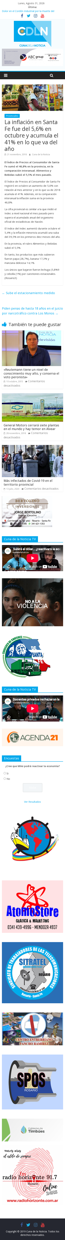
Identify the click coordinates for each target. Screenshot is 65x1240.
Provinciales (12, 115)
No (8, 778)
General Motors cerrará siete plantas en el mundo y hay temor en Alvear (31, 427)
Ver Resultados (32, 801)
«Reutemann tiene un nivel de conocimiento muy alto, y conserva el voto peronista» (31, 373)
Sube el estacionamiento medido (28, 293)
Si (7, 773)
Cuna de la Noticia (41, 154)
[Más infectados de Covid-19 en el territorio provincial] (32, 447)
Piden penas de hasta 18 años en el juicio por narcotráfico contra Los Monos (32, 310)
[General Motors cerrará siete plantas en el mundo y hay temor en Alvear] (32, 395)
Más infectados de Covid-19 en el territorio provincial (28, 483)
